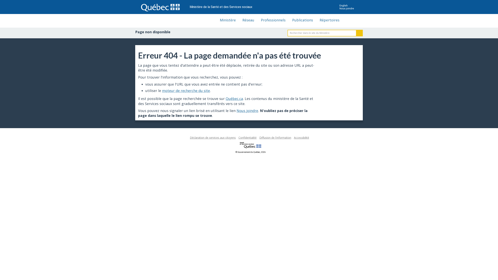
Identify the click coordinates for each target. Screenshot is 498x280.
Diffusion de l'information (275, 137)
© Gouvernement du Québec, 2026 (251, 152)
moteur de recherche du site (186, 90)
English (343, 5)
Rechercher (359, 33)
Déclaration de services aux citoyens (213, 137)
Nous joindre (346, 8)
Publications (302, 20)
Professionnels (273, 20)
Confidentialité (247, 137)
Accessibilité (301, 137)
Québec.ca (234, 98)
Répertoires (329, 20)
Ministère (228, 20)
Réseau (248, 20)
